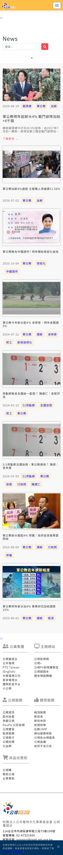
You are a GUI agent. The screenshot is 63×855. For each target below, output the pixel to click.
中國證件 (12, 271)
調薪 (40, 334)
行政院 (21, 484)
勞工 (9, 342)
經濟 (51, 618)
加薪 (54, 106)
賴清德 (27, 106)
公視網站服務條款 (12, 851)
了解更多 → (10, 138)
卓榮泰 (52, 334)
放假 (9, 484)
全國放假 (46, 405)
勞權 (9, 555)
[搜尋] (44, 46)
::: (1, 17)
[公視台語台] (31, 5)
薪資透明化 (24, 342)
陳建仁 (35, 484)
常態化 (41, 263)
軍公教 (41, 106)
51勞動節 (29, 405)
